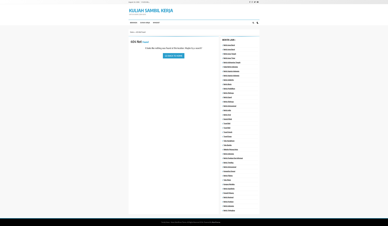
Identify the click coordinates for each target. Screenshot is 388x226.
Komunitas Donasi (229, 171)
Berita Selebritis (229, 80)
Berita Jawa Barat (229, 45)
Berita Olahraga (229, 93)
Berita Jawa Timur (229, 58)
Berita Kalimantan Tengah (232, 62)
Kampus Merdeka (229, 184)
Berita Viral (227, 115)
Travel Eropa (228, 136)
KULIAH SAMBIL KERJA (151, 10)
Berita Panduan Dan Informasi (233, 158)
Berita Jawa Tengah (230, 54)
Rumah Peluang (229, 193)
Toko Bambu (228, 145)
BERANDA (133, 23)
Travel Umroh (228, 132)
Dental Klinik (228, 119)
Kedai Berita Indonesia (231, 67)
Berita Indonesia (229, 154)
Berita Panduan (229, 202)
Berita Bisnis (227, 84)
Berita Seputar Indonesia (231, 71)
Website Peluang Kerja (231, 149)
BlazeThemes (216, 222)
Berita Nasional (229, 197)
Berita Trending (228, 163)
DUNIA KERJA (145, 23)
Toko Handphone (229, 141)
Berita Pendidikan (229, 89)
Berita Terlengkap (229, 210)
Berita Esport (228, 97)
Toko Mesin (227, 180)
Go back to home (173, 55)
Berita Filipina (228, 176)
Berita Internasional (230, 106)
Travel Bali (227, 123)
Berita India (227, 110)
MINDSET (156, 23)
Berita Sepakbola (229, 189)
